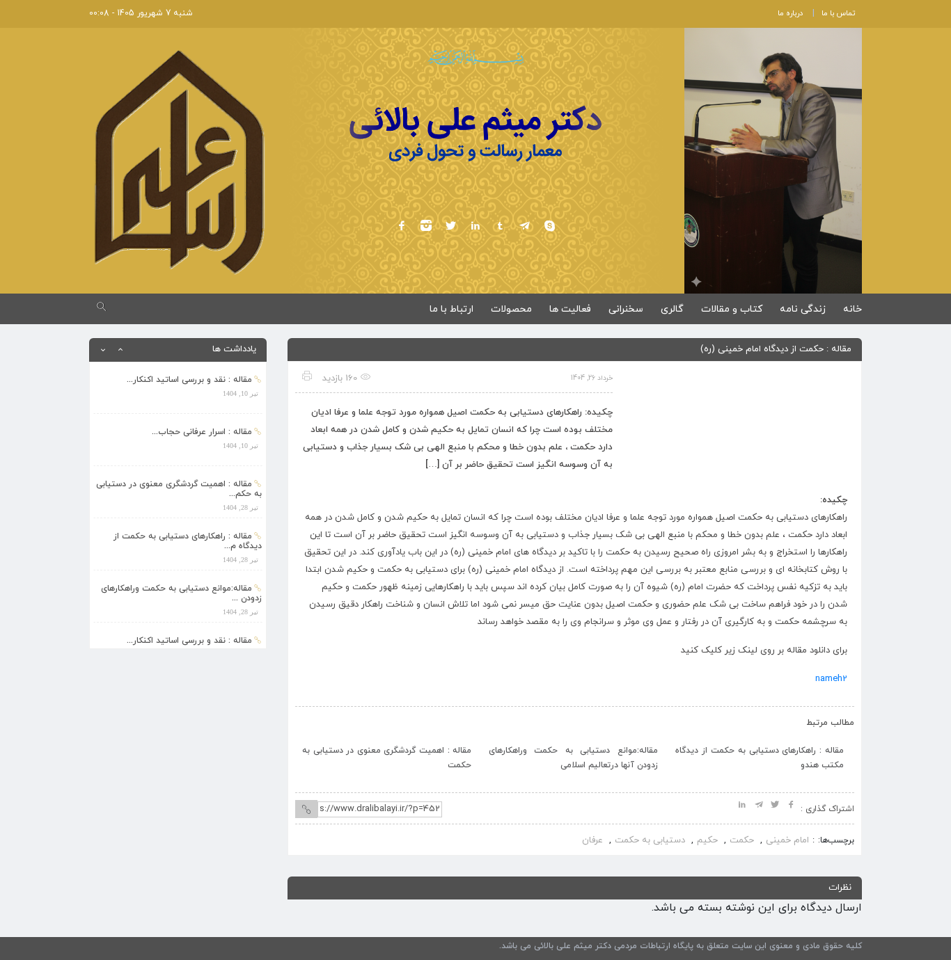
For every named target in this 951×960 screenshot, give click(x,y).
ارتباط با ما (451, 309)
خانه (852, 309)
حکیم (707, 840)
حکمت (742, 840)
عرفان (592, 840)
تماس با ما (838, 13)
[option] (177, 388)
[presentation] (320, 719)
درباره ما (790, 13)
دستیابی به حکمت (650, 840)
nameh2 (831, 679)
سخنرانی (625, 309)
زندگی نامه (803, 309)
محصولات (511, 309)
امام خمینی (787, 840)
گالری (672, 309)
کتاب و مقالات (731, 309)
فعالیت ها (570, 309)
